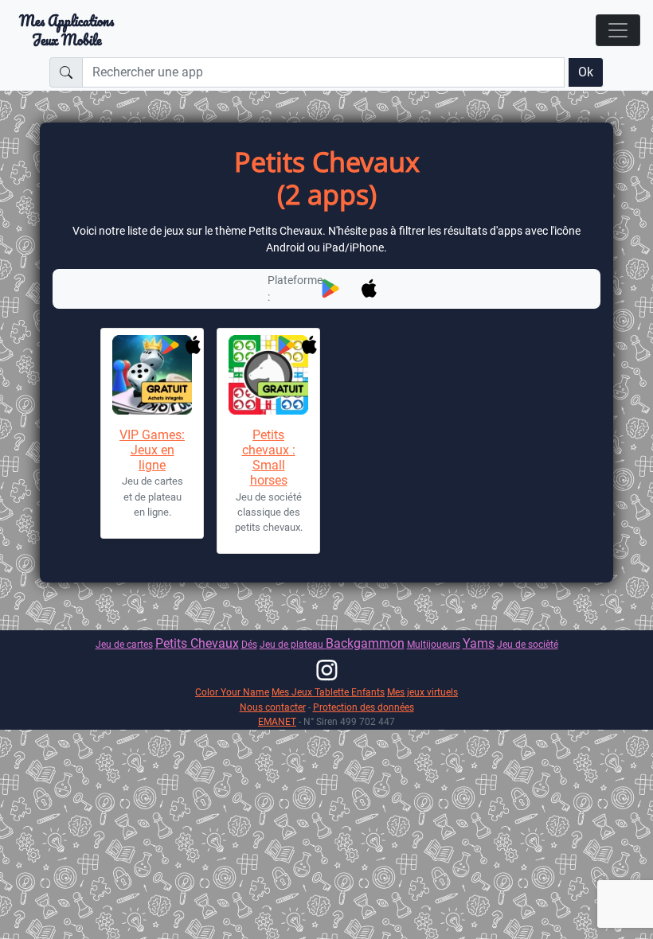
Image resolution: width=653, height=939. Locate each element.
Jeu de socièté (527, 644)
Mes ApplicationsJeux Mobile (66, 30)
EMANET (277, 721)
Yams (479, 643)
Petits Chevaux (197, 643)
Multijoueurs (433, 644)
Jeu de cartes (124, 644)
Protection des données (363, 707)
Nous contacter (273, 707)
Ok (585, 72)
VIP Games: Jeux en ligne (152, 450)
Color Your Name (232, 692)
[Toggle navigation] (618, 30)
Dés (249, 644)
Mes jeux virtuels (422, 692)
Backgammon (365, 643)
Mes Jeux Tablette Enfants (328, 692)
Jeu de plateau (293, 644)
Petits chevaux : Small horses (268, 458)
